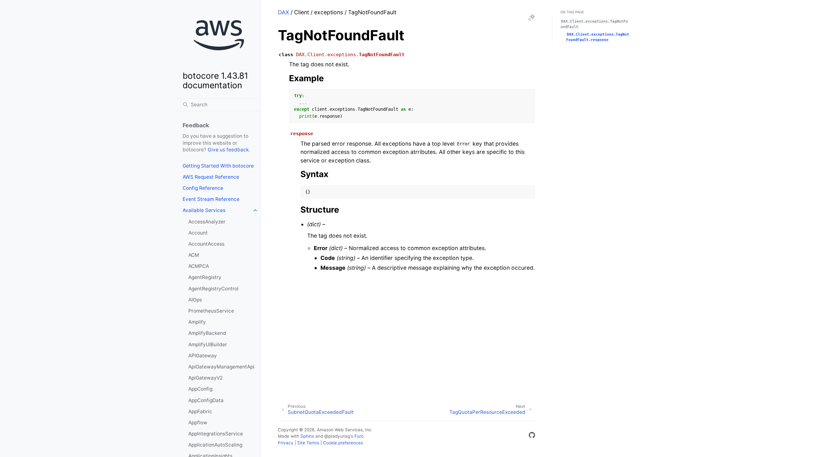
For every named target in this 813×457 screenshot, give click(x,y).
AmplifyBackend (207, 333)
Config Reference (203, 188)
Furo (359, 436)
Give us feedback (228, 150)
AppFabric (200, 411)
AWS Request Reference (211, 177)
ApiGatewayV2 (205, 378)
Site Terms (308, 442)
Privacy (285, 442)
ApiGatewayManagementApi (221, 367)
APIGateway (202, 356)
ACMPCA (198, 266)
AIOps (195, 300)
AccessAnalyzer (206, 222)
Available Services (204, 210)
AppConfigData (206, 400)
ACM (193, 255)
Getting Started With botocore (218, 166)
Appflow (197, 423)
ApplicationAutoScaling (215, 445)
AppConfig (200, 389)
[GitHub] (532, 436)
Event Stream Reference (211, 199)
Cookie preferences (343, 442)
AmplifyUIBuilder (207, 344)
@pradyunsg (337, 436)
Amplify (197, 322)
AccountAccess (206, 244)
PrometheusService (211, 311)
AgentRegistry (204, 277)
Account (198, 233)
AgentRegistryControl (213, 289)
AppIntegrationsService (215, 434)
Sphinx (307, 436)
